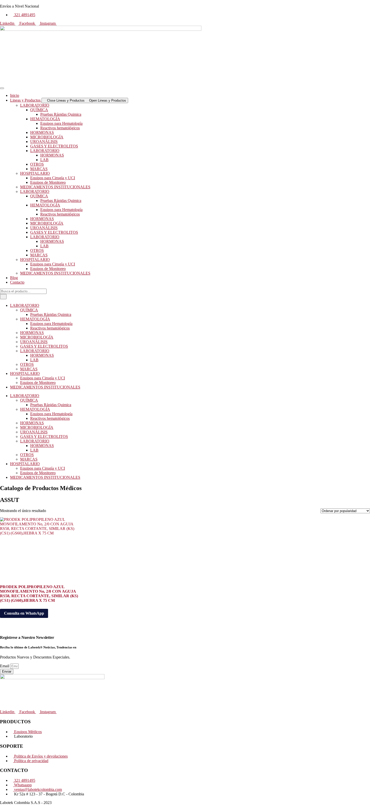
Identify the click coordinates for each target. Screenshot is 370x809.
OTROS (37, 164)
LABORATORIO (34, 105)
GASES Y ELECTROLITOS (54, 146)
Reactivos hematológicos (60, 128)
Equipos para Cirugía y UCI (52, 178)
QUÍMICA (39, 110)
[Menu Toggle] (2, 88)
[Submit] (3, 296)
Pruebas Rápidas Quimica (60, 114)
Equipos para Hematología (61, 123)
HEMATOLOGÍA (45, 119)
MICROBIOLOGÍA (46, 137)
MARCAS (39, 169)
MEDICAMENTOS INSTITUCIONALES (55, 187)
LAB (44, 160)
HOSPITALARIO (35, 173)
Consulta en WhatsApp (24, 613)
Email (5, 666)
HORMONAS (42, 132)
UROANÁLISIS (44, 141)
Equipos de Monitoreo (48, 182)
